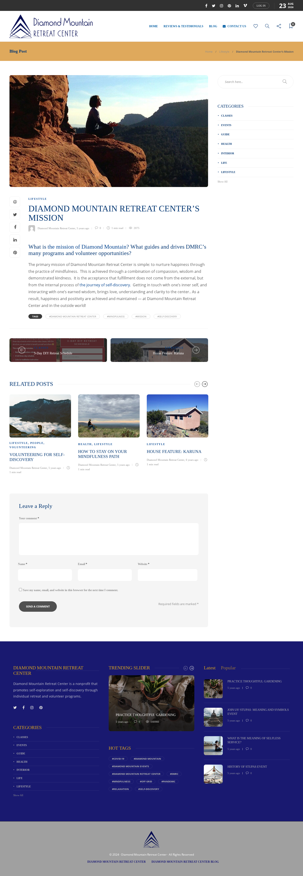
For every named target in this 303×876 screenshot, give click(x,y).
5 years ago (83, 228)
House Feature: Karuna (168, 353)
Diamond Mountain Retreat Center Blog (185, 861)
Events (226, 125)
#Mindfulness (116, 316)
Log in (261, 5)
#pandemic (168, 781)
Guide (225, 134)
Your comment (29, 518)
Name (22, 564)
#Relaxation (120, 789)
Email (82, 564)
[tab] (210, 668)
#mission (141, 316)
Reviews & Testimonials (183, 26)
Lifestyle (224, 51)
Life (224, 162)
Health (85, 444)
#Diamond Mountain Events (130, 766)
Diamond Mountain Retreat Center (56, 228)
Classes (41, 347)
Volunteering (22, 447)
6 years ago (192, 459)
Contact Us (236, 26)
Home (153, 26)
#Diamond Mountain (147, 758)
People (37, 443)
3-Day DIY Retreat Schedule (53, 353)
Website (143, 564)
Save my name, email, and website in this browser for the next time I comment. (70, 590)
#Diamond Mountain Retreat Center (72, 316)
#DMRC (174, 774)
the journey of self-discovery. (105, 284)
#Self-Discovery (167, 316)
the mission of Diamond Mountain (86, 247)
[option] (40, 433)
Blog (213, 26)
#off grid (146, 781)
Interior (227, 153)
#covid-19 (118, 758)
